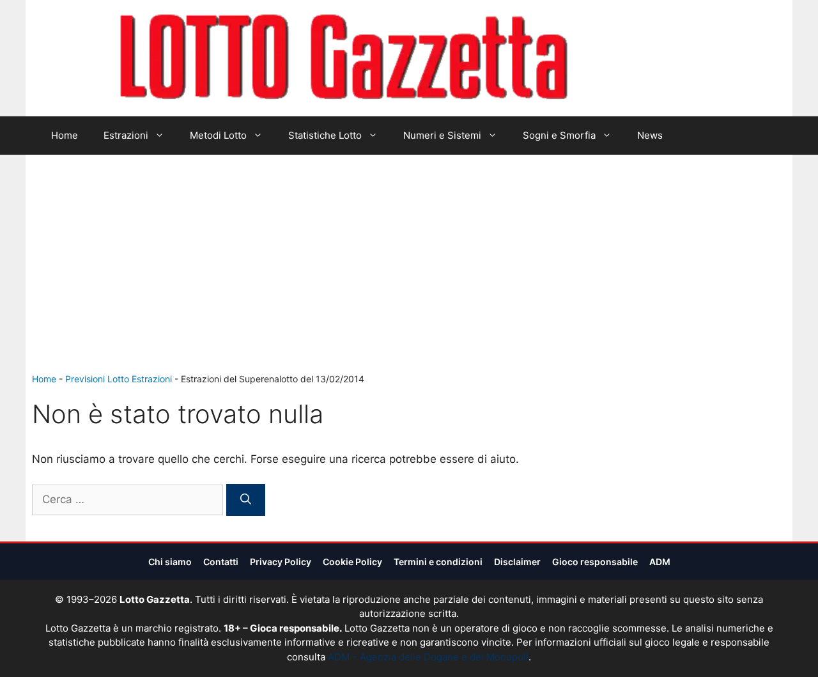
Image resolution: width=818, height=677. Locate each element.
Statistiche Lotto (325, 135)
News (650, 135)
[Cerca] (245, 500)
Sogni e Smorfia (559, 135)
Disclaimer (517, 561)
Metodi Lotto (218, 135)
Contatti (220, 561)
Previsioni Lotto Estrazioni (118, 378)
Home (64, 135)
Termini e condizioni (438, 561)
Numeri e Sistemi (442, 135)
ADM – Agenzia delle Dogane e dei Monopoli (428, 657)
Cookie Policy (352, 561)
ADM (659, 561)
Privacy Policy (280, 561)
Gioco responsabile (595, 561)
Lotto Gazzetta (641, 58)
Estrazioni (126, 135)
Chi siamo (170, 561)
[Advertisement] (409, 276)
